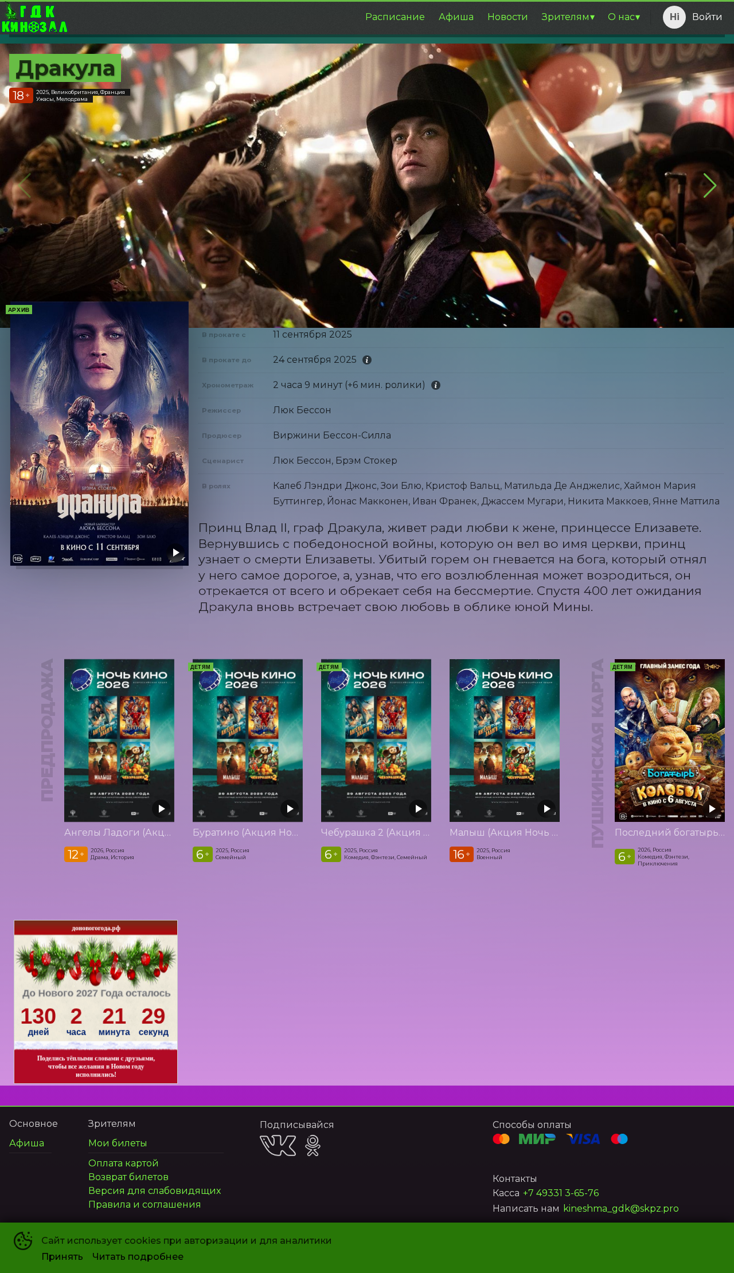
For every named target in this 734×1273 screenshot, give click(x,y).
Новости (507, 16)
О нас (621, 16)
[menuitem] (395, 17)
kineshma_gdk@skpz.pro (621, 1208)
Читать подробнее (138, 1256)
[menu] (357, 17)
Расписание (395, 16)
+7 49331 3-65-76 (561, 1193)
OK (313, 1145)
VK (278, 1145)
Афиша (456, 16)
